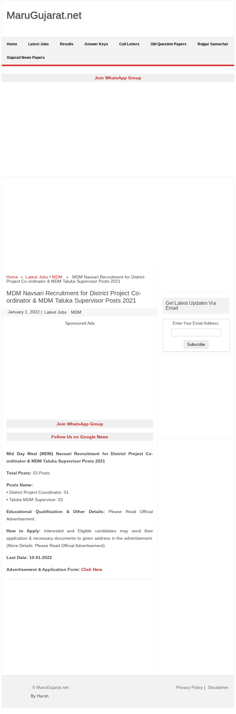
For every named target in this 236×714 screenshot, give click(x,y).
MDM (57, 276)
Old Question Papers (169, 44)
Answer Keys (96, 44)
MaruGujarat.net (43, 15)
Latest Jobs (38, 44)
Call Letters (129, 44)
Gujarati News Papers (26, 57)
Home (12, 44)
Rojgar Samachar (213, 44)
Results (66, 44)
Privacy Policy (189, 687)
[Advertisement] (118, 129)
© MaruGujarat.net (50, 687)
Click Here (91, 569)
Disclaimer (218, 687)
